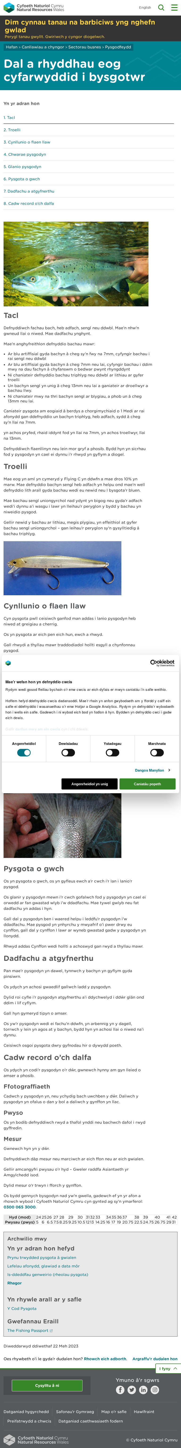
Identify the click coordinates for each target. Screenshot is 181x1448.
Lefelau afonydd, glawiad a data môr (43, 1266)
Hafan (11, 47)
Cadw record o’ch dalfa (31, 203)
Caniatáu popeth (147, 784)
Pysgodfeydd (118, 47)
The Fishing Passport (27, 1330)
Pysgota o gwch (24, 179)
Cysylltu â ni (47, 1385)
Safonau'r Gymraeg (75, 1411)
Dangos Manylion (149, 770)
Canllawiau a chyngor (43, 47)
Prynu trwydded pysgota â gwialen (41, 1257)
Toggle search (161, 7)
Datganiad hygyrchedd (26, 1411)
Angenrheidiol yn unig (89, 784)
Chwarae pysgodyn (27, 154)
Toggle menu (174, 7)
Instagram (155, 1390)
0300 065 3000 (20, 1207)
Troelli (14, 129)
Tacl (11, 117)
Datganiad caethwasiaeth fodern (90, 1421)
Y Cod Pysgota (22, 1308)
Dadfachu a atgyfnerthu (31, 191)
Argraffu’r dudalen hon (154, 1358)
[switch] (68, 752)
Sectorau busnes (84, 47)
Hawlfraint (144, 1411)
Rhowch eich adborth (105, 1358)
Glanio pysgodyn (24, 166)
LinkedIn (143, 1390)
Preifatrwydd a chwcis (29, 1421)
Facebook (120, 1390)
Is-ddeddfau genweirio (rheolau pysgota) (47, 1274)
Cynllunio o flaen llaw (29, 142)
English (145, 7)
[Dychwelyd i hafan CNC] (34, 7)
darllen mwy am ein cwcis (37, 729)
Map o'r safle (114, 1411)
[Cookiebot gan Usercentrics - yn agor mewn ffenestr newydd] (162, 663)
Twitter (132, 1390)
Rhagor (14, 1283)
